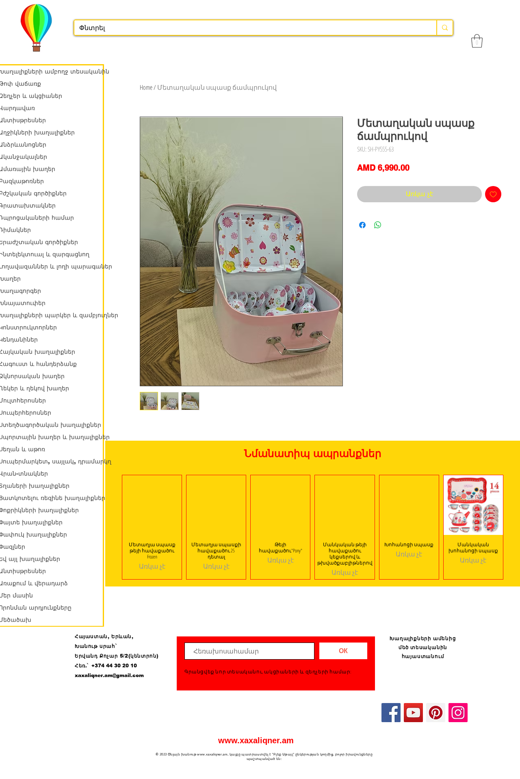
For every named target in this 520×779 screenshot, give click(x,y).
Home (146, 87)
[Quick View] (152, 504)
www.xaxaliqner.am (256, 740)
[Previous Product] (110, 527)
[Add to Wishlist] (493, 194)
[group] (312, 527)
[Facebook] (391, 712)
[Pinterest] (435, 712)
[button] (477, 41)
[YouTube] (413, 712)
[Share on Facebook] (362, 225)
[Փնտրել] (444, 27)
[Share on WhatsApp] (378, 225)
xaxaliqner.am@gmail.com (109, 675)
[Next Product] (515, 527)
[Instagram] (458, 712)
